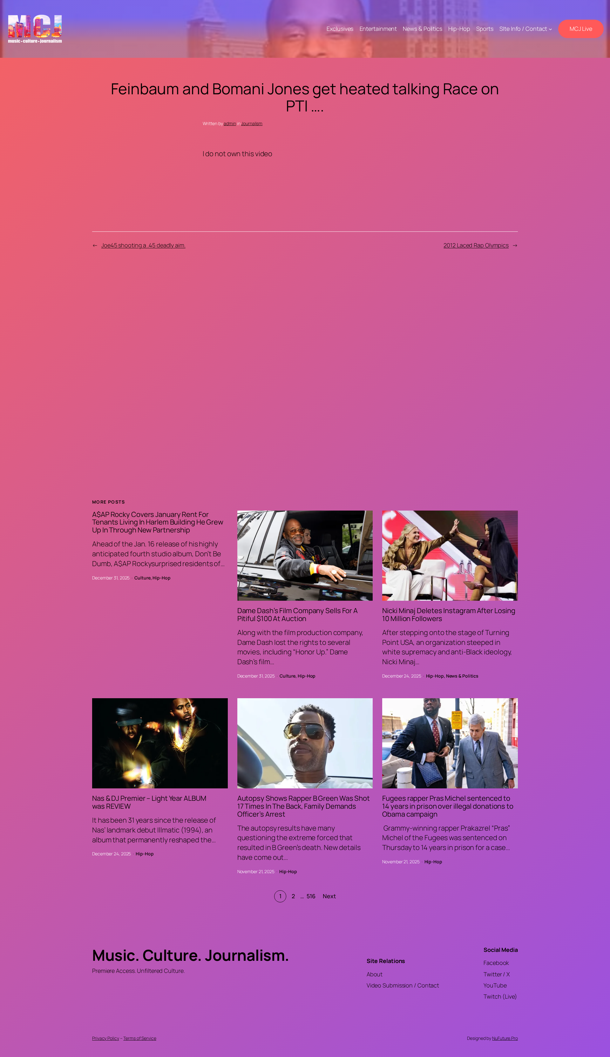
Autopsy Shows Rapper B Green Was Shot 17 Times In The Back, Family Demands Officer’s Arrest (303, 806)
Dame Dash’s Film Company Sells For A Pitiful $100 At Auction (297, 615)
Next (329, 896)
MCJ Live (581, 28)
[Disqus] (305, 366)
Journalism (251, 123)
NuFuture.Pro (505, 1038)
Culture (142, 578)
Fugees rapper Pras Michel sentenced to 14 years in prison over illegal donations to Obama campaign (447, 806)
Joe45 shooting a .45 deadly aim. (143, 245)
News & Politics (462, 676)
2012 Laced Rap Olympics (476, 245)
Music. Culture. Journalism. (190, 955)
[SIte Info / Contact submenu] (550, 29)
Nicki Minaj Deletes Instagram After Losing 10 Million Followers (448, 615)
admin (230, 123)
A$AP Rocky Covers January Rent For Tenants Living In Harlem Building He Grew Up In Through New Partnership (157, 522)
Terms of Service (139, 1038)
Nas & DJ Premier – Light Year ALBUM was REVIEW (149, 802)
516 (311, 896)
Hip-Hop (161, 578)
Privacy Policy (105, 1038)
